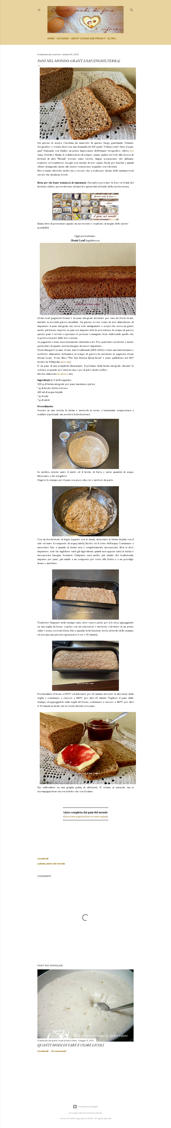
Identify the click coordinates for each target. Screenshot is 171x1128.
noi (131, 150)
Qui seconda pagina (96, 816)
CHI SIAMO (63, 38)
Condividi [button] (42, 858)
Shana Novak (95, 1113)
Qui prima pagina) (74, 816)
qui (62, 361)
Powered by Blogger (88, 1106)
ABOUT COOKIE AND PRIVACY (88, 38)
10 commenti (58, 1051)
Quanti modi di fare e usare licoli (70, 1045)
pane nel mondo (55, 863)
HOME (50, 38)
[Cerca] (132, 9)
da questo (62, 373)
